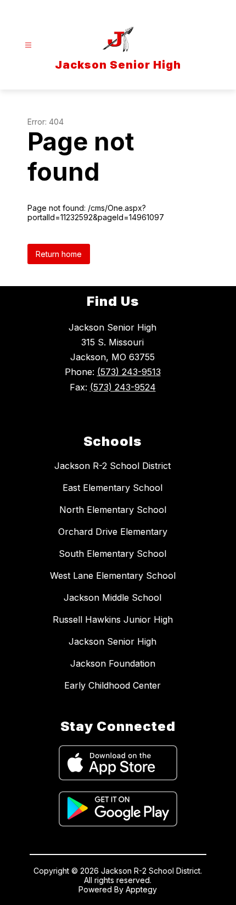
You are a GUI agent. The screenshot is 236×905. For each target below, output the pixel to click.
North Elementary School (112, 509)
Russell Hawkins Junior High (113, 619)
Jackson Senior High (112, 641)
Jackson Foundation (112, 663)
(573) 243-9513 (129, 371)
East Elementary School (112, 487)
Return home (59, 254)
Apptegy (141, 889)
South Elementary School (112, 553)
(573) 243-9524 (123, 387)
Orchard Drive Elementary (112, 531)
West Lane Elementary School (113, 575)
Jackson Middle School (112, 597)
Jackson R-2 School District (112, 465)
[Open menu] (28, 45)
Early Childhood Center (112, 685)
